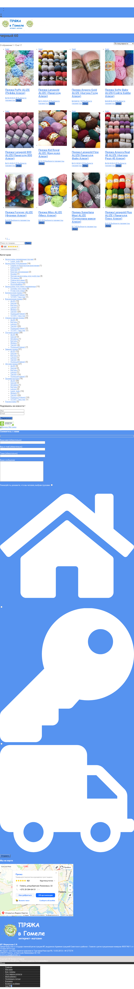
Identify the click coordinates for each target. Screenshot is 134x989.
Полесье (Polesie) (18, 397)
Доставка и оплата (13, 974)
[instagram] (6, 10)
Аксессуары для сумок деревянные (20, 286)
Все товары (10, 972)
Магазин (9, 969)
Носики (13, 274)
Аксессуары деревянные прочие (19, 259)
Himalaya (14, 339)
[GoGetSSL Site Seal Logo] (7, 425)
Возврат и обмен (12, 984)
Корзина (9, 981)
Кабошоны (15, 268)
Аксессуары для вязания (16, 263)
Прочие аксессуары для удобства (25, 276)
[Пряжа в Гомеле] (24, 30)
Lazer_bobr (15, 261)
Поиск (28, 243)
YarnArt (13, 312)
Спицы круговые (17, 280)
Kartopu (13, 305)
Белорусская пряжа (13, 293)
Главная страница (8, 41)
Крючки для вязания (19, 272)
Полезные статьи (12, 979)
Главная (8, 967)
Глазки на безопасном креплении (24, 266)
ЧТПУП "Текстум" (18, 297)
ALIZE (12, 301)
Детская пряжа (12, 332)
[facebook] (6, 8)
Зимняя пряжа (11, 349)
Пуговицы (14, 278)
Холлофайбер (16, 284)
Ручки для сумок (17, 291)
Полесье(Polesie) (17, 295)
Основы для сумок (18, 289)
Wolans (13, 309)
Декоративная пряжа (14, 318)
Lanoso (13, 307)
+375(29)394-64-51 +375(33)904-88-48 (19, 14)
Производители (12, 379)
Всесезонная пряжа (14, 299)
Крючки (13, 270)
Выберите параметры (54, 161)
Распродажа (10, 402)
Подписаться (6, 418)
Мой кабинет (10, 977)
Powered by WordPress (10, 961)
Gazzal (13, 303)
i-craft (30, 961)
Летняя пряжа (11, 364)
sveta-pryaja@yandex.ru (12, 16)
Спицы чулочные (17, 282)
